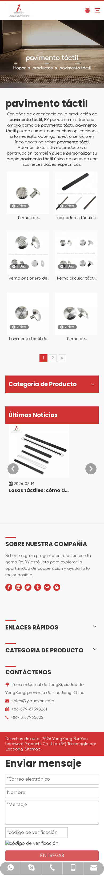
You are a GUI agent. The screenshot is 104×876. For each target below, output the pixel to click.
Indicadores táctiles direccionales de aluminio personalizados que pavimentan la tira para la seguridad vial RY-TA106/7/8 (76, 218)
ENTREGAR (52, 855)
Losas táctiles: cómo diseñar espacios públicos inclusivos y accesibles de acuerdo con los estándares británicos (39, 490)
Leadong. (14, 749)
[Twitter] (28, 587)
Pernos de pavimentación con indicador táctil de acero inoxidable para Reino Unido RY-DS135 (28, 218)
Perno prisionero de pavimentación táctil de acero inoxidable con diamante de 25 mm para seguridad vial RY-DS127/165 (28, 278)
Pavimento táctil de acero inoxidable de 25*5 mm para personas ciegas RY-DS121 (28, 339)
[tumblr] (37, 587)
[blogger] (56, 587)
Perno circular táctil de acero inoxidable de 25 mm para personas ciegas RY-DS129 (76, 278)
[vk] (47, 587)
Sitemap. (33, 749)
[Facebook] (8, 587)
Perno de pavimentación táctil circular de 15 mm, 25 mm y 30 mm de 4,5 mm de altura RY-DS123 (76, 339)
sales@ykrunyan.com (32, 701)
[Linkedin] (18, 587)
